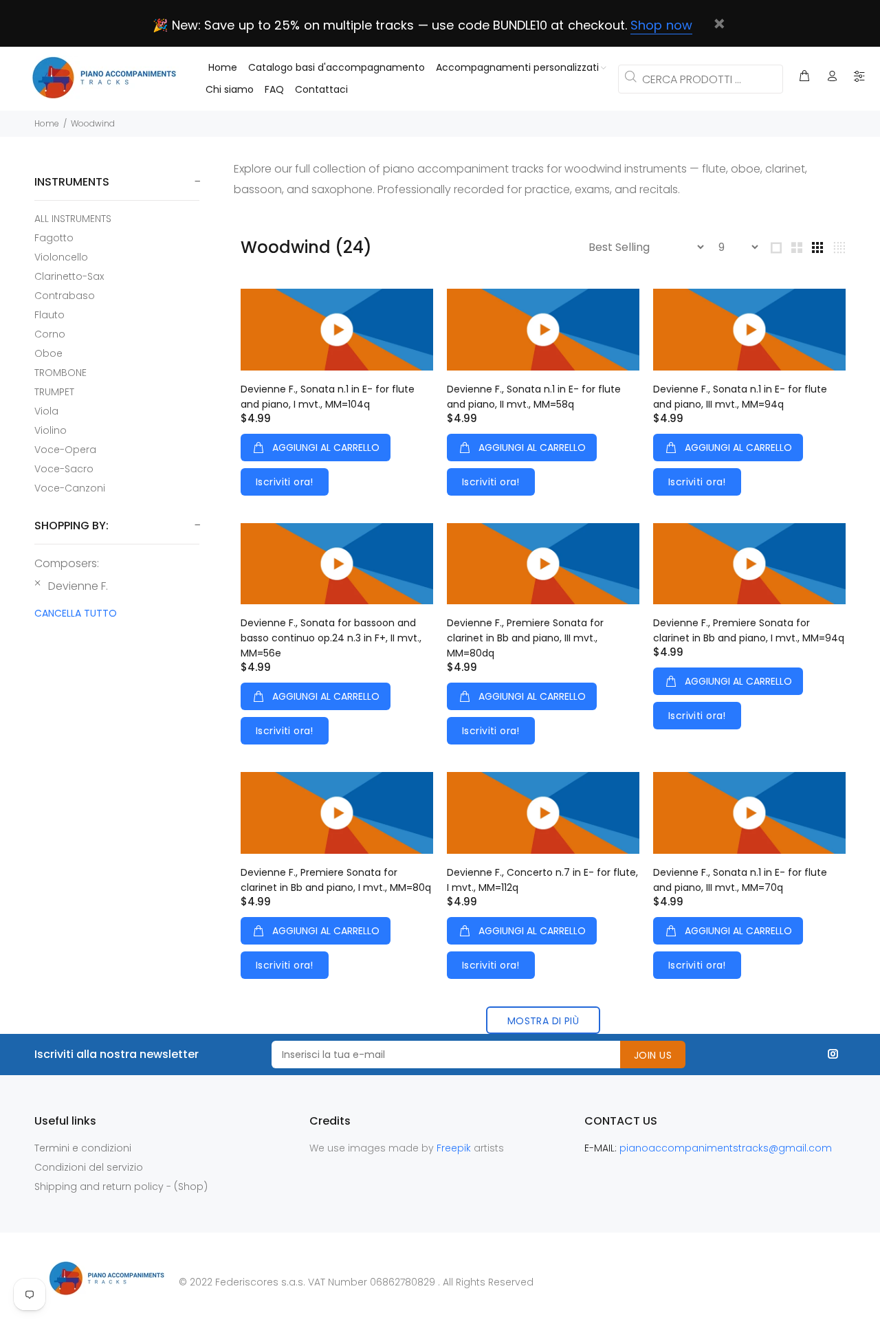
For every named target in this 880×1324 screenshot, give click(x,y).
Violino (50, 430)
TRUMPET (54, 392)
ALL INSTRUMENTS (72, 218)
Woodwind (93, 123)
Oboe (48, 353)
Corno (49, 334)
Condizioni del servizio (88, 1167)
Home (46, 123)
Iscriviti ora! (285, 482)
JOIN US (653, 1055)
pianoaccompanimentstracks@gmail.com (725, 1148)
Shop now (661, 25)
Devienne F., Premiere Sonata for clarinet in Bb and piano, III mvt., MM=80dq (525, 638)
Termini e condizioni (82, 1148)
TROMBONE (60, 372)
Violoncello (61, 257)
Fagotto (54, 238)
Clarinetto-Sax (69, 276)
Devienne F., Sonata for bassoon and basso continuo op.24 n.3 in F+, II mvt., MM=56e (331, 638)
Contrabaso (64, 295)
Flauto (49, 315)
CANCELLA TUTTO (75, 613)
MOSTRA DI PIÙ (543, 1021)
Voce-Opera (65, 449)
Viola (46, 411)
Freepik (455, 1148)
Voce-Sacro (64, 469)
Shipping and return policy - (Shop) (121, 1186)
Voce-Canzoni (69, 487)
